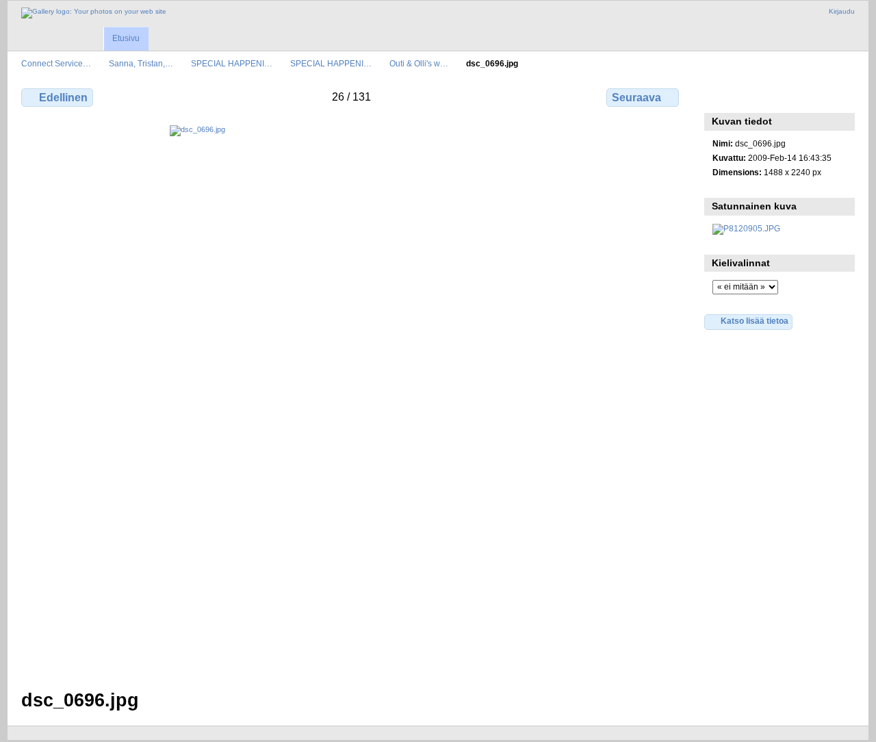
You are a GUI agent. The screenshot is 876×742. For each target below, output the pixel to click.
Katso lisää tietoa (754, 320)
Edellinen (63, 97)
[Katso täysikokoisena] (351, 399)
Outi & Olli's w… (418, 63)
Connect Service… (56, 63)
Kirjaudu (842, 11)
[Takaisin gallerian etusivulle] (93, 13)
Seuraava (636, 97)
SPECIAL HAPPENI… (231, 63)
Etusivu (126, 38)
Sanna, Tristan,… (141, 63)
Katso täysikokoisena (719, 95)
